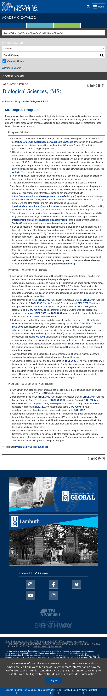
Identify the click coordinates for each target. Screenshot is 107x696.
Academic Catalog (19, 17)
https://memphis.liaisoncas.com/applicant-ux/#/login (45, 142)
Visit (59, 690)
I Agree (54, 680)
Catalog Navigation (14, 76)
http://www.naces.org (64, 264)
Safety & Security (72, 690)
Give (84, 690)
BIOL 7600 (33, 310)
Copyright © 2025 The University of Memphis (64, 641)
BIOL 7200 (82, 303)
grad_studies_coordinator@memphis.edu (35, 206)
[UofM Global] (53, 495)
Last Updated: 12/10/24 (39, 644)
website (16, 172)
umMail (18, 690)
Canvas (9, 690)
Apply (52, 690)
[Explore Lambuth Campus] (53, 541)
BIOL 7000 (44, 300)
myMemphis (31, 690)
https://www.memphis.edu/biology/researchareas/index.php (44, 196)
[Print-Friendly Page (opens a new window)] (99, 85)
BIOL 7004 (89, 300)
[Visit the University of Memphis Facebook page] (53, 584)
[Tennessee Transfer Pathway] (53, 623)
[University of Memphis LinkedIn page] (53, 595)
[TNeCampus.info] (53, 614)
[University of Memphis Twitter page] (76, 584)
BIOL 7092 (43, 306)
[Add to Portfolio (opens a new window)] (91, 85)
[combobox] (53, 33)
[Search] (88, 7)
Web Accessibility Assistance (47, 646)
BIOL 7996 (83, 306)
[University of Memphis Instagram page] (30, 584)
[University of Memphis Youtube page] (30, 595)
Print (7, 641)
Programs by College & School (31, 101)
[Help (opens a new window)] (102, 85)
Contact (93, 690)
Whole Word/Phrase (16, 61)
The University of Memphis (64, 644)
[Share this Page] (95, 85)
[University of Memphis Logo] (20, 6)
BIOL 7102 (36, 303)
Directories (43, 690)
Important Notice (17, 644)
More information (85, 674)
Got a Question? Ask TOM (26, 641)
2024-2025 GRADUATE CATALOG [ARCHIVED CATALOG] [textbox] (33, 33)
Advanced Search (11, 68)
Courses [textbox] (7, 48)
